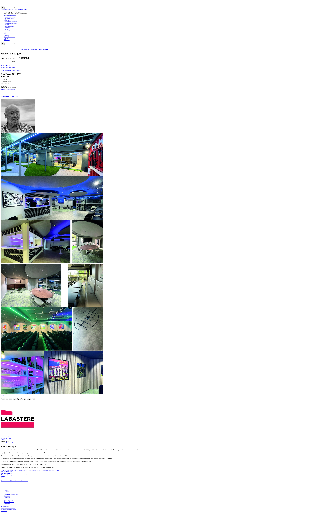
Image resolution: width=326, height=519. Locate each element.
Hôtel (5, 32)
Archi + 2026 (4, 511)
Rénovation (7, 20)
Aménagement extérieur (10, 23)
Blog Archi (7, 503)
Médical (6, 34)
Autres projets (11, 70)
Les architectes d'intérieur (7, 9)
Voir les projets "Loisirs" (7, 470)
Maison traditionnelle (9, 17)
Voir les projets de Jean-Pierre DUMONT (25, 470)
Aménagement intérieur (10, 21)
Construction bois (8, 26)
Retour (16, 96)
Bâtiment (6, 35)
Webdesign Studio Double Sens (8, 508)
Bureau (6, 29)
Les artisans (18, 9)
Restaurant (7, 30)
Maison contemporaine (10, 15)
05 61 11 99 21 (5, 87)
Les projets (24, 9)
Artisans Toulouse (9, 502)
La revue (6, 491)
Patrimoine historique (9, 37)
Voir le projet (4, 70)
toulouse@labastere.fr (7, 442)
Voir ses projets (5, 96)
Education (7, 40)
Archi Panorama (8, 500)
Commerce (7, 27)
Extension (6, 24)
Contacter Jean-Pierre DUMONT (46, 470)
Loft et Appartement (9, 18)
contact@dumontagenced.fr (8, 89)
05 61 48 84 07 (14, 87)
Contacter (18, 70)
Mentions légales (5, 506)
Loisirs (6, 38)
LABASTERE (6, 437)
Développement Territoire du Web (8, 509)
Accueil (6, 490)
